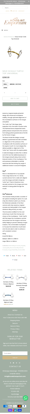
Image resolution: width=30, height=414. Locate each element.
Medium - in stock (15, 84)
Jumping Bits (5, 248)
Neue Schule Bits (14, 248)
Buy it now (15, 104)
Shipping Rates (15, 320)
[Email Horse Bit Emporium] (19, 363)
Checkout (21, 11)
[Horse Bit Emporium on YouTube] (13, 363)
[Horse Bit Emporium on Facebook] (10, 363)
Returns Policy (15, 326)
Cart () (14, 11)
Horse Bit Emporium (17, 403)
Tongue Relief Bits (12, 250)
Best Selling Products (14, 245)
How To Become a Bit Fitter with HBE (15, 318)
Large (5, 88)
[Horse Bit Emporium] (15, 21)
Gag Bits (23, 245)
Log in (7, 11)
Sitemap (15, 332)
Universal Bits (21, 250)
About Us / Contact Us (15, 315)
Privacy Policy (15, 329)
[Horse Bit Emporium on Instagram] (16, 363)
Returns (15, 323)
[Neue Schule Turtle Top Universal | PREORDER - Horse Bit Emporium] (15, 53)
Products (11, 37)
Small (5, 84)
